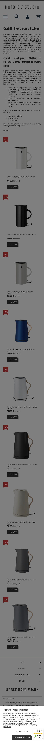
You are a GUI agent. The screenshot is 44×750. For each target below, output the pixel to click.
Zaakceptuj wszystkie (22, 737)
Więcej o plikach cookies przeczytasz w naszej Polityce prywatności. (20, 726)
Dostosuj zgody (22, 731)
